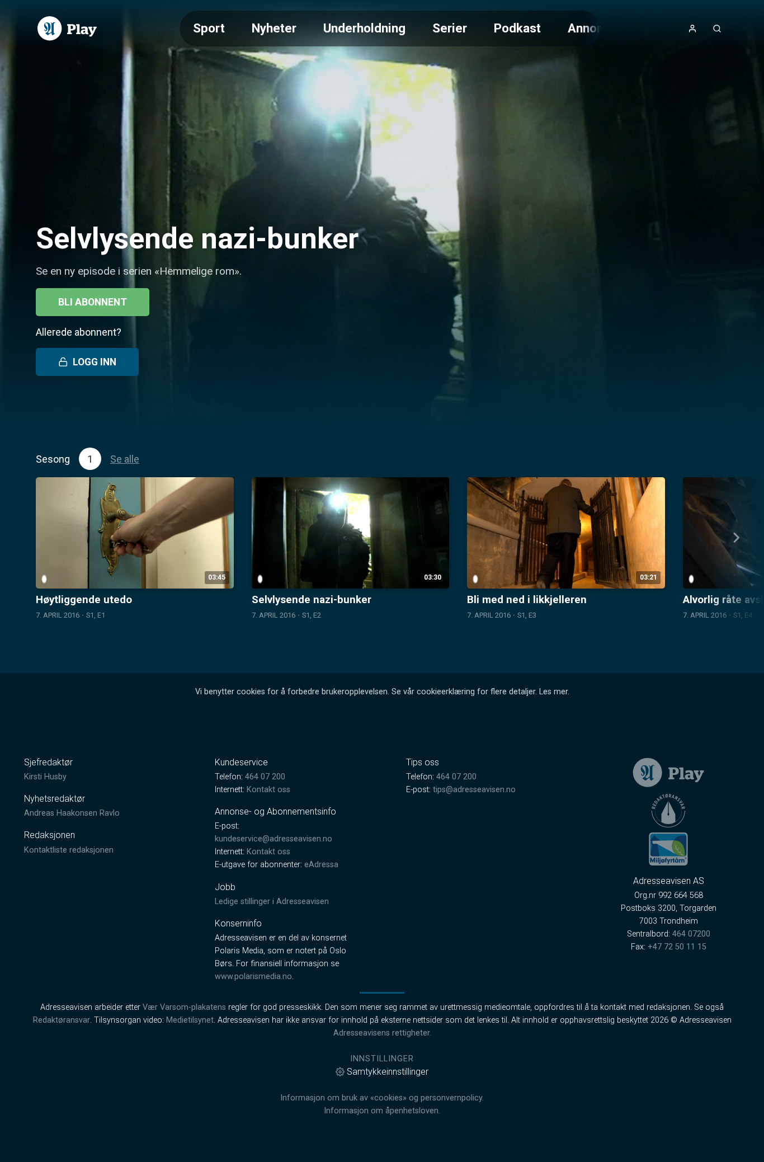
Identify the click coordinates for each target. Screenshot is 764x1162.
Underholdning (364, 28)
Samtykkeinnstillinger (387, 1071)
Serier (449, 28)
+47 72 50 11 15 (677, 947)
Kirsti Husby (45, 777)
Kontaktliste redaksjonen (69, 850)
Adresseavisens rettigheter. (382, 1033)
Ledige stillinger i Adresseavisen (272, 901)
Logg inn (94, 362)
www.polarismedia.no (253, 976)
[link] (67, 29)
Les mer (553, 692)
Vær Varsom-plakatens (184, 1007)
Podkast (517, 28)
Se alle (124, 459)
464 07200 (691, 934)
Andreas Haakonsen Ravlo (72, 813)
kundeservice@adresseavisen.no (273, 839)
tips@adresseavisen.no (474, 789)
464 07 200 (265, 777)
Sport (209, 28)
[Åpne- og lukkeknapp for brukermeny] (692, 28)
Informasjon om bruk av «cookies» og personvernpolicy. (382, 1098)
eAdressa (321, 864)
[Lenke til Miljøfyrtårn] (668, 848)
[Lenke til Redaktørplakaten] (668, 810)
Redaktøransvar (61, 1020)
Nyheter (274, 28)
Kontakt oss (268, 789)
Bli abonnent (92, 302)
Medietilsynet (190, 1020)
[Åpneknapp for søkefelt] (717, 28)
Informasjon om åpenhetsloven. (382, 1111)
